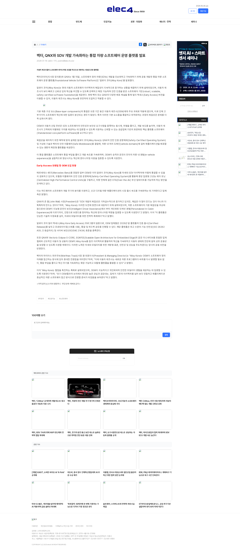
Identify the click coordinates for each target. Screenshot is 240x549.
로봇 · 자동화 (136, 21)
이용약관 (35, 526)
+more (203, 120)
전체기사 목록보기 (193, 111)
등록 (166, 335)
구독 (123, 358)
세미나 (194, 21)
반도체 (79, 21)
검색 (203, 106)
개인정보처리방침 (46, 526)
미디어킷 (89, 526)
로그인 (192, 11)
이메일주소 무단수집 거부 (64, 526)
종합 (50, 21)
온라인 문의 (79, 526)
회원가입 (203, 11)
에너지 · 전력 (165, 21)
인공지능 (108, 21)
